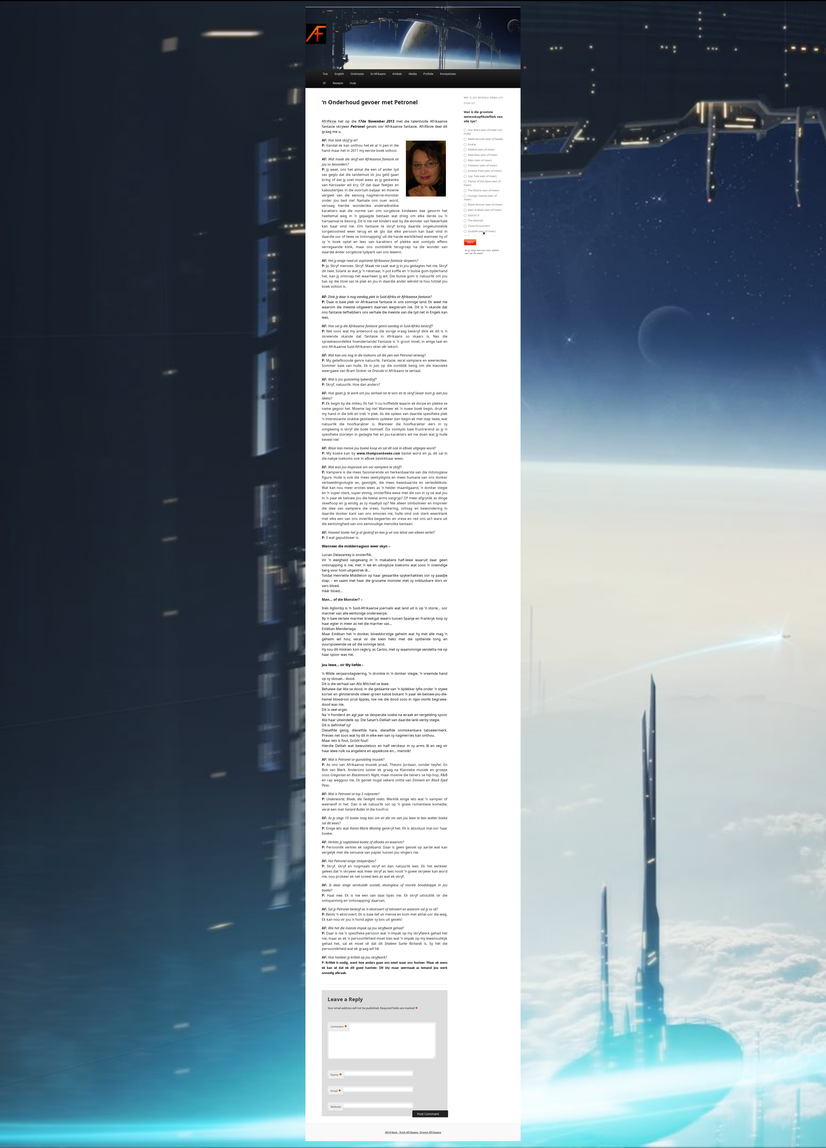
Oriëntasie (357, 74)
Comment (339, 1026)
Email (336, 1091)
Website (336, 1107)
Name (336, 1074)
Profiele (428, 74)
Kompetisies (448, 74)
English (339, 74)
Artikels (397, 74)
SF (324, 83)
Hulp (353, 83)
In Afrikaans (378, 74)
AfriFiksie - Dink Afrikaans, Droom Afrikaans (413, 1132)
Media (413, 74)
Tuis (325, 74)
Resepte (338, 83)
